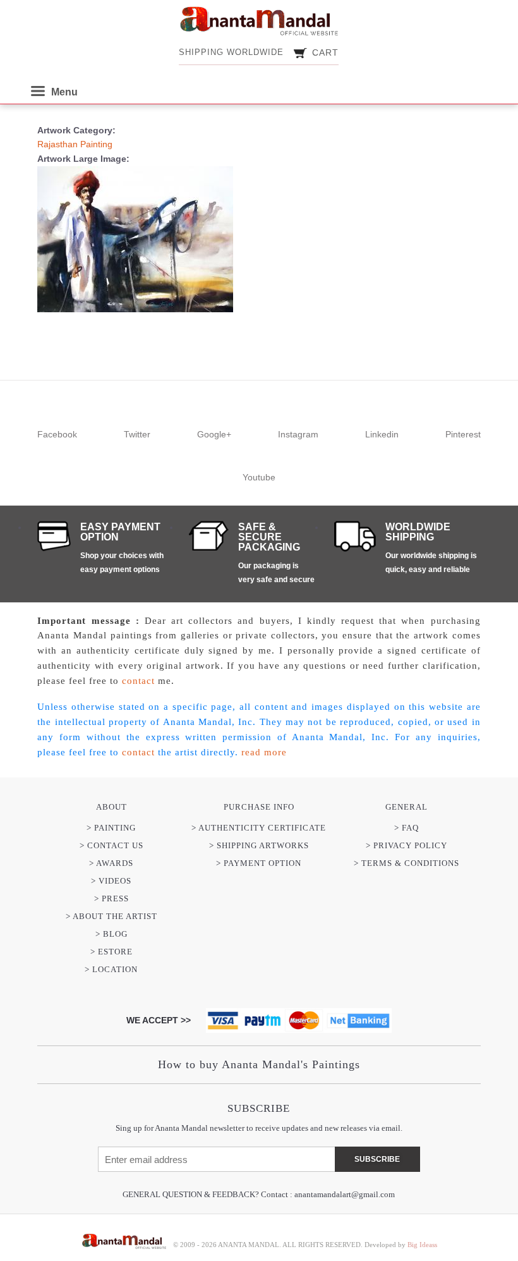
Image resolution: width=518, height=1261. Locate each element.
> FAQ (406, 828)
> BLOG (111, 934)
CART (325, 52)
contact (138, 681)
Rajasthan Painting (74, 144)
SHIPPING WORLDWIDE (231, 52)
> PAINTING (111, 828)
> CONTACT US (111, 845)
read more (264, 752)
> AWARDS (111, 863)
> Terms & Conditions (406, 863)
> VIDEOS (111, 881)
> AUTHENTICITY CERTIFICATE (258, 828)
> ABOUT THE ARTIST (111, 916)
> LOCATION (111, 969)
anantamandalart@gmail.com (344, 1194)
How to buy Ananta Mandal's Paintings (259, 1064)
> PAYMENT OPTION (258, 863)
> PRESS (111, 898)
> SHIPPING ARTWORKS (259, 845)
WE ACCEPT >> (158, 1020)
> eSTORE (111, 951)
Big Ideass (422, 1244)
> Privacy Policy (406, 845)
